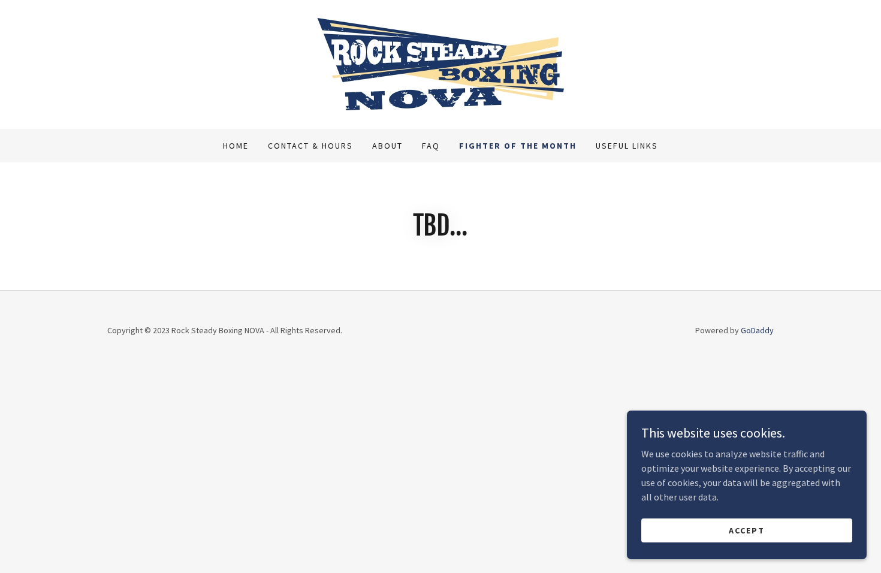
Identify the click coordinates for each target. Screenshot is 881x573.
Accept (747, 529)
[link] (440, 63)
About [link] (387, 145)
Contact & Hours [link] (310, 145)
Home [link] (236, 145)
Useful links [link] (627, 145)
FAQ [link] (431, 145)
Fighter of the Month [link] (518, 145)
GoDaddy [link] (757, 330)
